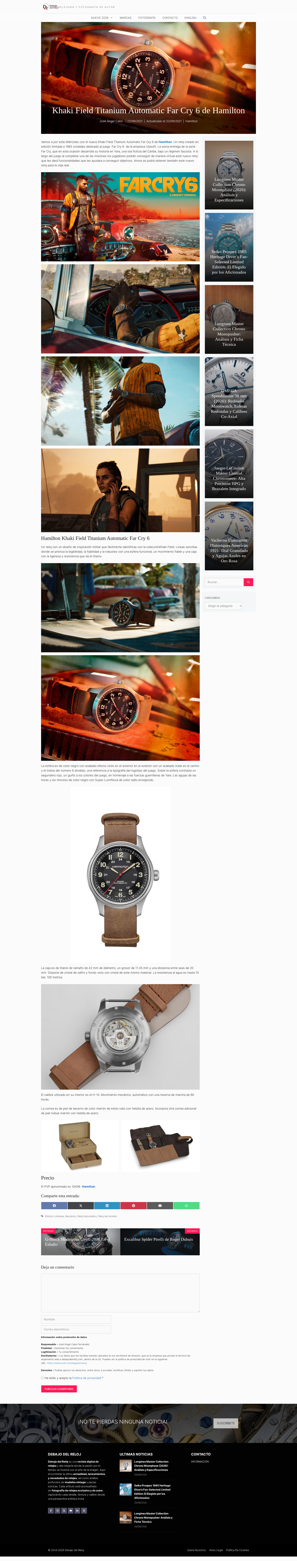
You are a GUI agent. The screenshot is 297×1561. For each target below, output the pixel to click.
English (190, 17)
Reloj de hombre (107, 1216)
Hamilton (191, 121)
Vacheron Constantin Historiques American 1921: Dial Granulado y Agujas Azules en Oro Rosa (229, 550)
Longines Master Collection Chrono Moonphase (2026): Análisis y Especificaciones (229, 189)
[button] (205, 17)
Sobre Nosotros (196, 1550)
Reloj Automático (87, 1216)
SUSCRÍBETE (226, 1423)
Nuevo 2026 (99, 17)
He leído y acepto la (74, 1378)
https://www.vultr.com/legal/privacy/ (67, 1363)
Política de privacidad (87, 1378)
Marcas (125, 17)
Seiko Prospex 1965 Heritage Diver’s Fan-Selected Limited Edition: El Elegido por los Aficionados (229, 261)
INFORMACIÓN (200, 1461)
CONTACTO (170, 17)
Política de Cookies (237, 1550)
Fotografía (147, 17)
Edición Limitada (54, 1216)
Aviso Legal (216, 1550)
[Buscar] (248, 582)
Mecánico (70, 1216)
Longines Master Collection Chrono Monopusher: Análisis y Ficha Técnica (229, 334)
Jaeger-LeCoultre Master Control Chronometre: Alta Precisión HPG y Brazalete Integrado (229, 478)
